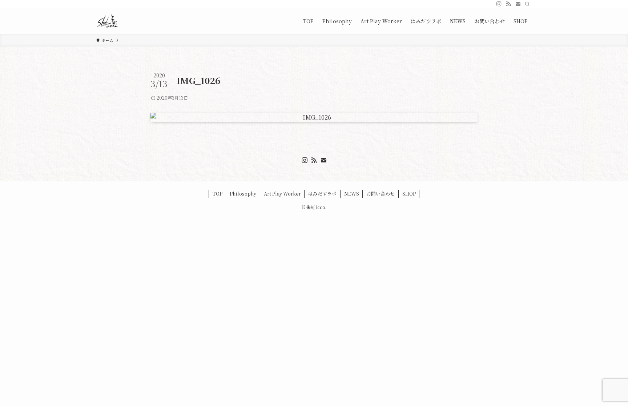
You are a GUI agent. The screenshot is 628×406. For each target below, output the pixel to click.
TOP (217, 193)
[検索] (527, 4)
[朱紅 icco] (107, 21)
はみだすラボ (322, 193)
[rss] (508, 4)
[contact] (518, 4)
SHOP (409, 193)
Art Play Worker (282, 193)
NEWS (351, 193)
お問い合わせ (380, 193)
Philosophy (243, 193)
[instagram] (499, 4)
